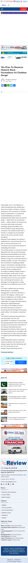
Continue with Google (9, 362)
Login (7, 1)
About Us (10, 559)
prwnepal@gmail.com (10, 482)
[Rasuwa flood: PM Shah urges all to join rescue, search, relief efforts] (4, 391)
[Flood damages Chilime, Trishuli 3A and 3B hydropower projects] (4, 398)
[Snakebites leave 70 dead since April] (4, 405)
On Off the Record (7, 510)
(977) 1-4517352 (10, 479)
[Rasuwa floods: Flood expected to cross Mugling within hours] (4, 419)
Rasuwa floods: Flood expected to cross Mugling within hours (17, 418)
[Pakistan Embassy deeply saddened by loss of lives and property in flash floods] (4, 384)
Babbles (4, 505)
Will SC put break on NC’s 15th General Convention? (17, 411)
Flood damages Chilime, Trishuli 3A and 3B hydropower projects (17, 397)
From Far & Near (7, 507)
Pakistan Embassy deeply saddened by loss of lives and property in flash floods (16, 384)
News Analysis (6, 497)
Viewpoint (5, 515)
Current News (6, 494)
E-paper (23, 9)
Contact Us (17, 559)
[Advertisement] (14, 30)
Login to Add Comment (21, 362)
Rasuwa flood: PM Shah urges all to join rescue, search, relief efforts (17, 391)
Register (11, 1)
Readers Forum (6, 513)
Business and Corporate (9, 492)
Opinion (4, 518)
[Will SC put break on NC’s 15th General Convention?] (4, 412)
